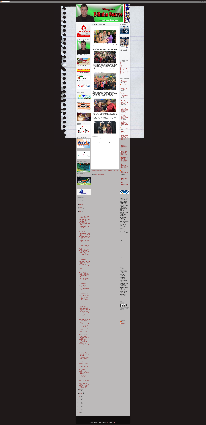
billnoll (107, 422)
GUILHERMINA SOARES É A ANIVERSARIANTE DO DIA (84, 270)
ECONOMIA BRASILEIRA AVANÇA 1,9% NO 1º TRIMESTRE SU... (83, 386)
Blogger (115, 422)
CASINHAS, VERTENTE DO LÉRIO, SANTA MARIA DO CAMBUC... (84, 288)
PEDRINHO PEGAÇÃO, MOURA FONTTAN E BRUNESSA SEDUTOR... (84, 257)
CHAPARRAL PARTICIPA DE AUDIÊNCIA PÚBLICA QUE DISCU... (84, 275)
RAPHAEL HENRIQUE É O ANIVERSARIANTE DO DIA (84, 384)
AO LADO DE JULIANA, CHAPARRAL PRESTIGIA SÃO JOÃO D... (84, 251)
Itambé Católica (124, 151)
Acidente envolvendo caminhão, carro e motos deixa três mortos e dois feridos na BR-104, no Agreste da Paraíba (124, 109)
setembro (81, 208)
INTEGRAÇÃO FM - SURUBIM (124, 158)
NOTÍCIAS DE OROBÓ (123, 121)
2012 (80, 410)
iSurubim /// (123, 145)
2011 (79, 412)
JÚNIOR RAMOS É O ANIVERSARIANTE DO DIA (84, 254)
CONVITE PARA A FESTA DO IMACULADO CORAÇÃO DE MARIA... (84, 309)
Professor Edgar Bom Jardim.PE (124, 99)
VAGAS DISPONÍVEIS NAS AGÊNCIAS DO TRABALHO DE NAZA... (84, 364)
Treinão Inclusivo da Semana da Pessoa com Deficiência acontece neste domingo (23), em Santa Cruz (124, 87)
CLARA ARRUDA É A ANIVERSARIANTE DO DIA (84, 344)
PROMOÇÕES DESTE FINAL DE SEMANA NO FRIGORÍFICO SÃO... (84, 376)
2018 (80, 402)
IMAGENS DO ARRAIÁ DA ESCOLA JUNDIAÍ (83, 214)
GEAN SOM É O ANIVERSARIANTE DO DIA (84, 232)
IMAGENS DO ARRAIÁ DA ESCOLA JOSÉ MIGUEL (83, 229)
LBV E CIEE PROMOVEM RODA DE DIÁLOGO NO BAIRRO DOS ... (83, 304)
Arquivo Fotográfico (124, 81)
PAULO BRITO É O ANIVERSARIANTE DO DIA (84, 307)
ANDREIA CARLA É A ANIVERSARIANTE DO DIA (84, 317)
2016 (80, 405)
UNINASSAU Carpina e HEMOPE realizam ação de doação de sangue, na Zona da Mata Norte (124, 116)
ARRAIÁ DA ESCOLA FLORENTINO (82, 286)
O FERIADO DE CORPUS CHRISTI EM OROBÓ (83, 353)
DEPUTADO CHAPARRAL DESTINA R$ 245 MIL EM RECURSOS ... (84, 337)
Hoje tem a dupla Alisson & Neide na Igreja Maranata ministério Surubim (124, 147)
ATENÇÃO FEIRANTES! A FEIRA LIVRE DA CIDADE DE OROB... (84, 268)
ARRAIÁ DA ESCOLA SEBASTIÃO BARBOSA (83, 273)
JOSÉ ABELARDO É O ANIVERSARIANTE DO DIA (84, 335)
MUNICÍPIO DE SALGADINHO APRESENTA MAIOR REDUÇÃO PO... (84, 220)
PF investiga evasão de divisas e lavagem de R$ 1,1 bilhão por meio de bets (124, 102)
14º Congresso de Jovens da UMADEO (124, 128)
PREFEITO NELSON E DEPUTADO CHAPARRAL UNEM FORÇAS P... (84, 372)
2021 (80, 398)
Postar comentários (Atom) (100, 174)
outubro (80, 207)
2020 (80, 399)
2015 (80, 406)
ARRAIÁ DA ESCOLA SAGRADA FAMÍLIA (83, 284)
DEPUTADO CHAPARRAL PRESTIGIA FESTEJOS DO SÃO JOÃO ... (84, 367)
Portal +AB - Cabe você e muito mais (124, 185)
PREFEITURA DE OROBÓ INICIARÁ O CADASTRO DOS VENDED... (83, 350)
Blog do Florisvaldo (123, 132)
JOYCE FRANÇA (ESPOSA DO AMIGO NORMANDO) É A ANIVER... (84, 237)
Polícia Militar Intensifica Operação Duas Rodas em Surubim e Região (124, 167)
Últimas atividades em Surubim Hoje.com (124, 182)
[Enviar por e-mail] (93, 136)
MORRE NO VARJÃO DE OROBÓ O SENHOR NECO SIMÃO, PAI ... (84, 226)
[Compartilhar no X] (95, 136)
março (80, 392)
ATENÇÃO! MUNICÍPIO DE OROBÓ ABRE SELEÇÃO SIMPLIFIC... (84, 240)
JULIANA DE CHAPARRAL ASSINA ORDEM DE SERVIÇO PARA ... (83, 361)
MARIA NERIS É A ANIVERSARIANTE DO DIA (84, 323)
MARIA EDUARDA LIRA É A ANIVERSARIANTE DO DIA (84, 312)
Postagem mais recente (97, 170)
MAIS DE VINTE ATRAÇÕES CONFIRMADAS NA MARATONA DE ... (84, 381)
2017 (80, 403)
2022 (80, 396)
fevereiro (81, 393)
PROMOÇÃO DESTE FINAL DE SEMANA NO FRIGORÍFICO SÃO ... (84, 347)
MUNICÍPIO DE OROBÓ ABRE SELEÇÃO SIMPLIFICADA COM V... (84, 262)
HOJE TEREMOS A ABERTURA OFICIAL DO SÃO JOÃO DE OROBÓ (84, 329)
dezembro (81, 204)
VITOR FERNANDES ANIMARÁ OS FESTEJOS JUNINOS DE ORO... (84, 234)
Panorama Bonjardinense (124, 164)
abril (80, 390)
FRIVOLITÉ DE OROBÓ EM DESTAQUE (84, 355)
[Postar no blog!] (94, 136)
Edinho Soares (123, 321)
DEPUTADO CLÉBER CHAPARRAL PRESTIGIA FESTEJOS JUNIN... (84, 278)
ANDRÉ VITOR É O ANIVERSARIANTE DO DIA (84, 378)
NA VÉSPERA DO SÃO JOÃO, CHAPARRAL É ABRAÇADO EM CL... (84, 246)
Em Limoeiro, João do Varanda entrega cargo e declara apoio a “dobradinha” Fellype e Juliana (124, 94)
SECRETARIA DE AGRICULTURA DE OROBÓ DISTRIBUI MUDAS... (84, 358)
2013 (80, 409)
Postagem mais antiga (113, 170)
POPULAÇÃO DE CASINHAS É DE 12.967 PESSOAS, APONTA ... (84, 217)
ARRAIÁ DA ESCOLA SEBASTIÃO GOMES (83, 260)
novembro (81, 205)
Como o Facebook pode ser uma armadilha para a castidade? (124, 154)
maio (80, 389)
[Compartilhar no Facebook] (96, 136)
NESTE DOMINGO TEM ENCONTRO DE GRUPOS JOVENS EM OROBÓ (84, 332)
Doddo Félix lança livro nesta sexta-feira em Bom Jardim (124, 160)
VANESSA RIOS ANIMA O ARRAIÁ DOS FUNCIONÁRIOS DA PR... (84, 298)
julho (80, 211)
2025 (80, 200)
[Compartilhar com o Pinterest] (97, 136)
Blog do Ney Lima (124, 84)
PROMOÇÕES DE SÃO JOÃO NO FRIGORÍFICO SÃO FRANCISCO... (84, 315)
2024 (80, 201)
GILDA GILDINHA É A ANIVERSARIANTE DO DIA (84, 265)
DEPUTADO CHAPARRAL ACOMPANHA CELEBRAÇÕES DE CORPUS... (83, 341)
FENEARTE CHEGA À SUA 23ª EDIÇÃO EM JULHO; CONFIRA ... (84, 320)
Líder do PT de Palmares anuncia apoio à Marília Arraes (124, 123)
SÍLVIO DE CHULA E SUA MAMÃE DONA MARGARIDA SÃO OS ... (84, 223)
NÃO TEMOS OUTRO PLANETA (83, 370)
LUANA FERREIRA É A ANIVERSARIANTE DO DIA (84, 281)
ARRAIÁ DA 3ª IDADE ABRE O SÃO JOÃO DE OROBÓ (84, 301)
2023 (80, 203)
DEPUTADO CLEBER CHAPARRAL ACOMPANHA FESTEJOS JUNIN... (84, 326)
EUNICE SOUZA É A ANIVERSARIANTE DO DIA (84, 243)
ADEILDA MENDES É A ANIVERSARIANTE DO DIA (84, 249)
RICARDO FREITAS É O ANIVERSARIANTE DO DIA (84, 291)
